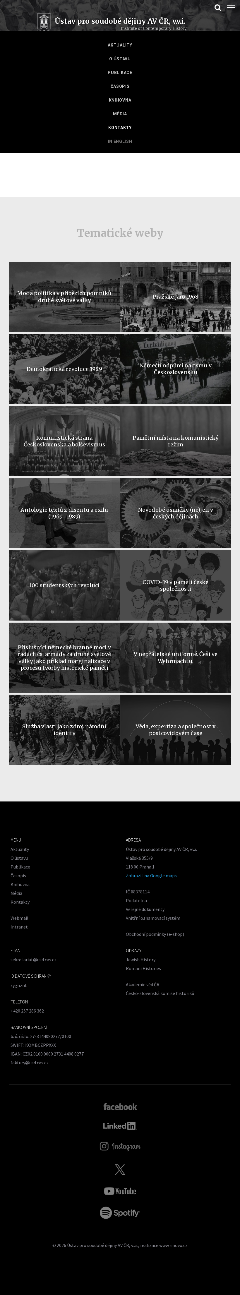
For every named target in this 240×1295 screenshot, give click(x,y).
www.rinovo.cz (173, 1245)
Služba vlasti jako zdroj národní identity (64, 729)
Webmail (19, 918)
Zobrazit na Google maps (151, 875)
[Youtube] (120, 1191)
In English (120, 141)
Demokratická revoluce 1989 (64, 369)
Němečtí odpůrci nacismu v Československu (176, 369)
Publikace (120, 72)
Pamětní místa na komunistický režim (175, 441)
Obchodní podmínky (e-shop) (155, 934)
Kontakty (120, 127)
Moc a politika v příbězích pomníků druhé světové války (64, 296)
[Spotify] (120, 1213)
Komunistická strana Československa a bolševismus (64, 441)
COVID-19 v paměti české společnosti (175, 585)
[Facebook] (120, 1106)
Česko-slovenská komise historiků (160, 993)
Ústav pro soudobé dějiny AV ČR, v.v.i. (102, 1245)
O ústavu (120, 58)
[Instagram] (120, 1147)
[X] (120, 1169)
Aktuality (120, 45)
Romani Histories (143, 968)
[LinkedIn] (120, 1126)
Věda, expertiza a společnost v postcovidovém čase (175, 729)
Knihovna (120, 100)
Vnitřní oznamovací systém (153, 918)
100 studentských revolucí (64, 585)
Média (120, 114)
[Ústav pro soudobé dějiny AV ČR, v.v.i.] (44, 25)
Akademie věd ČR (143, 984)
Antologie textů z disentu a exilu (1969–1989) (64, 513)
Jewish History (140, 959)
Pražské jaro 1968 (176, 296)
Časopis (120, 86)
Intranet (19, 927)
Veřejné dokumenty (145, 909)
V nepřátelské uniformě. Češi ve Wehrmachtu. (176, 657)
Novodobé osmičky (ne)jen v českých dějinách (175, 513)
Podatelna (136, 900)
